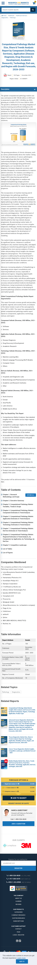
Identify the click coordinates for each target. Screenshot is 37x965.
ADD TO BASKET (18, 798)
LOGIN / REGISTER (18, 935)
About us (18, 898)
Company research (18, 915)
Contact (18, 929)
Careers (18, 901)
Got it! (21, 961)
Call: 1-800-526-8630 (18, 819)
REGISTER (18, 868)
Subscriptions (18, 921)
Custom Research (18, 918)
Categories (18, 912)
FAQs (18, 932)
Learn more (21, 958)
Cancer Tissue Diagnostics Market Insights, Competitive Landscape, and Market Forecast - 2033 (22, 750)
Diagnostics (16, 692)
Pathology (5, 692)
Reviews (18, 904)
